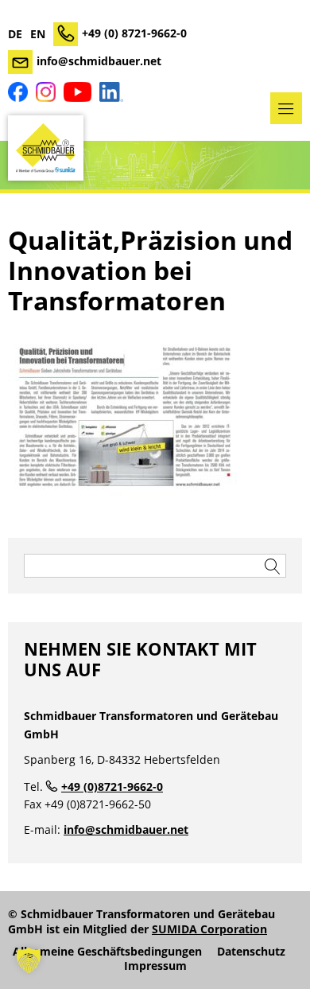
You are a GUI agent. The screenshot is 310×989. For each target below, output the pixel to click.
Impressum (155, 965)
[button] (28, 960)
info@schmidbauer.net (99, 60)
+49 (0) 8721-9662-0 (134, 33)
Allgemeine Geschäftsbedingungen (107, 951)
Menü (286, 108)
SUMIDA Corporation (209, 928)
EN (37, 34)
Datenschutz (251, 951)
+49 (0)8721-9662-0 (112, 786)
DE (15, 34)
